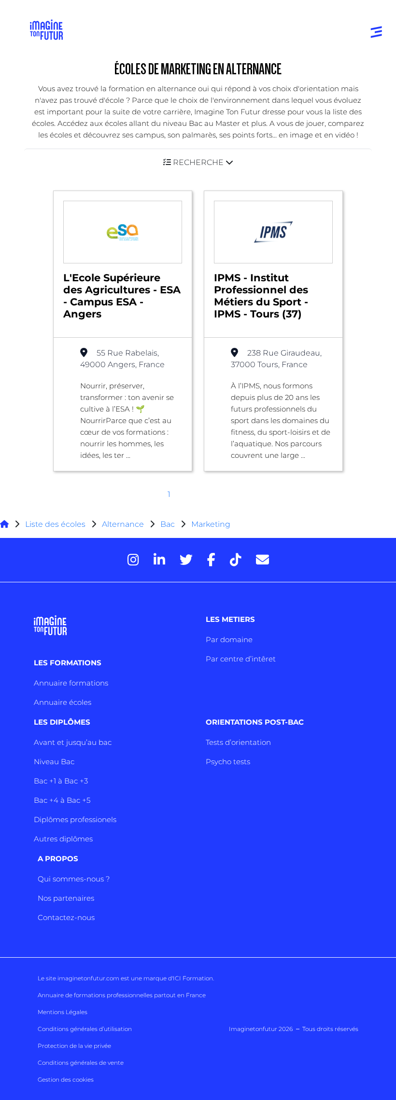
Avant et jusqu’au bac (73, 742)
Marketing (210, 524)
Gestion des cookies (66, 1079)
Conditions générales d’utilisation (85, 1028)
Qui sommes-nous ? (74, 878)
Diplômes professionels (75, 819)
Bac (167, 524)
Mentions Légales (62, 1012)
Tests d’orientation (238, 742)
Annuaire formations (71, 683)
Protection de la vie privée (74, 1045)
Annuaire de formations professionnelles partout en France (122, 995)
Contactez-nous (66, 917)
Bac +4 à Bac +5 (62, 800)
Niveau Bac (54, 761)
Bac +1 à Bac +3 (61, 780)
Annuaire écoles (62, 702)
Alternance (123, 524)
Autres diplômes (63, 838)
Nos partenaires (66, 898)
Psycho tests (228, 761)
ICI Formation (193, 978)
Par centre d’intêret (241, 658)
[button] (198, 162)
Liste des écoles (55, 524)
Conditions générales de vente (81, 1062)
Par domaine (229, 639)
